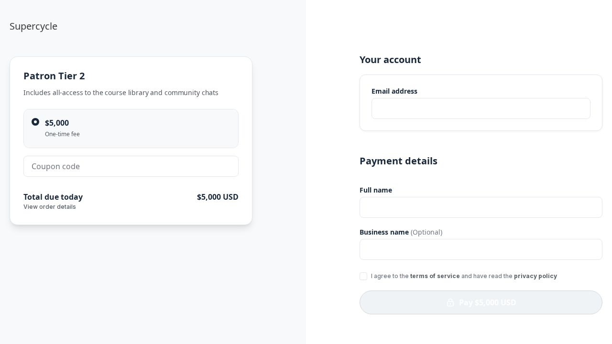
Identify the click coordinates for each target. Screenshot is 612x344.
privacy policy (535, 276)
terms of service (435, 276)
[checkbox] (363, 276)
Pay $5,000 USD (487, 302)
